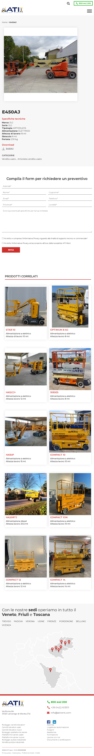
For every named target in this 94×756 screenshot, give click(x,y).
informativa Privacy (31, 238)
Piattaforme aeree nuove (13, 737)
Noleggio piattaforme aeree (14, 732)
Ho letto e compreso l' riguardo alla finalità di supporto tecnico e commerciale (46, 238)
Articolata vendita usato (30, 159)
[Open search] (68, 3)
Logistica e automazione (58, 727)
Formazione (52, 735)
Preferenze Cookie (28, 753)
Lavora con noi (53, 737)
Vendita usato (9, 159)
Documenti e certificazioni (58, 740)
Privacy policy (6, 753)
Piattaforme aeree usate (13, 735)
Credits (37, 753)
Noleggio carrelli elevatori (13, 725)
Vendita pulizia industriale (13, 742)
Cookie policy (16, 753)
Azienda (50, 725)
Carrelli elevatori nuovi (12, 730)
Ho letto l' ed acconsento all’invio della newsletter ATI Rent (37, 243)
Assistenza (51, 732)
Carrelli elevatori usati (11, 727)
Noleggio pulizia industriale (14, 740)
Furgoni (50, 730)
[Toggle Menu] (89, 11)
